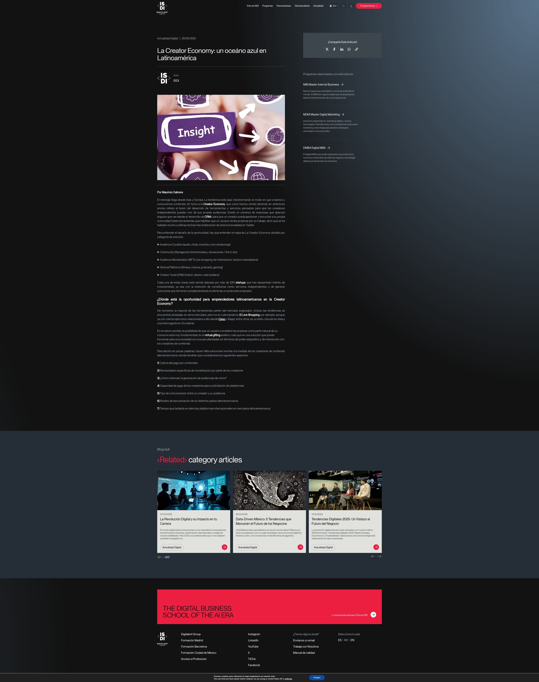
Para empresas (284, 5)
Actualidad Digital (167, 38)
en (352, 640)
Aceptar (316, 677)
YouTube (253, 646)
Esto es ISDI (253, 5)
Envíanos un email (304, 640)
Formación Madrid (192, 640)
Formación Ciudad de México (198, 652)
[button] (373, 556)
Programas (267, 5)
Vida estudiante (302, 5)
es (340, 640)
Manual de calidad (304, 652)
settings (288, 679)
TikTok (252, 659)
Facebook (254, 665)
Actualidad (318, 5)
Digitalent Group (191, 634)
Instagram (254, 634)
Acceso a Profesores (193, 659)
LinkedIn (253, 640)
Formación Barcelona (194, 646)
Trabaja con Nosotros (306, 646)
